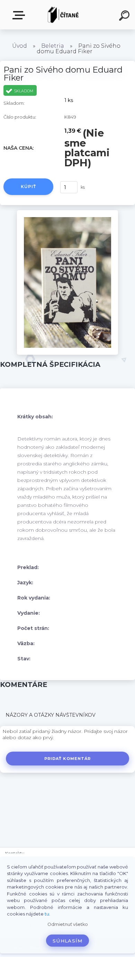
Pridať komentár (67, 758)
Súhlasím (67, 941)
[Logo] (64, 14)
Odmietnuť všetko (67, 924)
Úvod (19, 46)
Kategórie (20, 15)
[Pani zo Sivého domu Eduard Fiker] (67, 213)
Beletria (52, 46)
